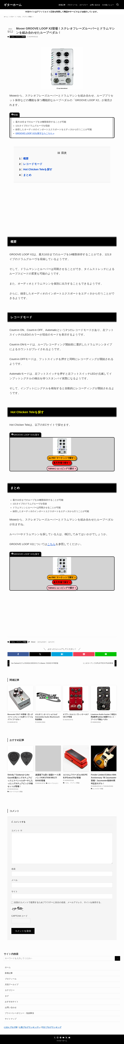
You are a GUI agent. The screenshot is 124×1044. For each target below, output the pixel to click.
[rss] (66, 1038)
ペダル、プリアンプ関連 (17, 36)
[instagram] (58, 1038)
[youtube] (63, 1038)
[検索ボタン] (117, 4)
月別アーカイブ (11, 984)
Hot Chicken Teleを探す (37, 169)
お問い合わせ (10, 1007)
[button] (18, 654)
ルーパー (51, 642)
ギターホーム (13, 4)
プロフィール (10, 979)
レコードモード (33, 163)
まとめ (27, 174)
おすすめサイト (11, 1002)
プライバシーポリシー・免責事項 (19, 1013)
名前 (13, 869)
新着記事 (9, 973)
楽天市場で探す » (61, 463)
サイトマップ (10, 1019)
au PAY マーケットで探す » (62, 458)
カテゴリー (10, 990)
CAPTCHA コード (19, 916)
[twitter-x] (55, 1038)
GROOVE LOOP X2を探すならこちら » (35, 133)
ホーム (8, 967)
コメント (16, 830)
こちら (51, 544)
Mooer (33, 642)
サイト (14, 891)
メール (14, 880)
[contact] (69, 1038)
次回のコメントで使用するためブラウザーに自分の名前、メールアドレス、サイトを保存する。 (58, 902)
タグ (7, 996)
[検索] (117, 958)
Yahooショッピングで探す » (62, 468)
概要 (26, 158)
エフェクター (42, 642)
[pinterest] (60, 1038)
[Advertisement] (62, 208)
